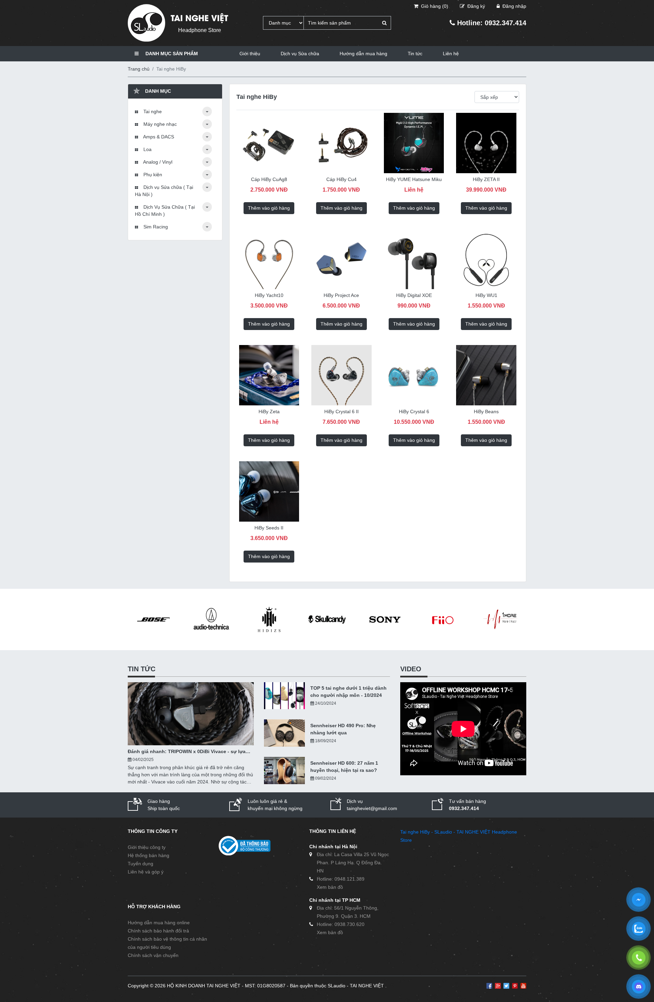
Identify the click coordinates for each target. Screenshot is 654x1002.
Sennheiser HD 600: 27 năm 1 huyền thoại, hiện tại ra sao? (344, 766)
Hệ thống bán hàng (148, 855)
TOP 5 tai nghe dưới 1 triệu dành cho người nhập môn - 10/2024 (348, 691)
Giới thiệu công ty (147, 847)
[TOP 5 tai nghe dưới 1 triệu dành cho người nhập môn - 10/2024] (284, 695)
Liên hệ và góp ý (146, 871)
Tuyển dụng (140, 863)
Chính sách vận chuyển (153, 955)
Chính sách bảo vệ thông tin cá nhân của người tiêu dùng (167, 943)
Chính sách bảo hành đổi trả (158, 930)
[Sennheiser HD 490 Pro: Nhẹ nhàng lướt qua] (284, 733)
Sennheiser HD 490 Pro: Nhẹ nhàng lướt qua (343, 729)
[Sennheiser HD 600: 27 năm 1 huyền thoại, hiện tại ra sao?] (284, 770)
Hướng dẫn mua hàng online (159, 922)
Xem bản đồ (330, 887)
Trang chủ (139, 69)
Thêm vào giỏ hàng (269, 208)
